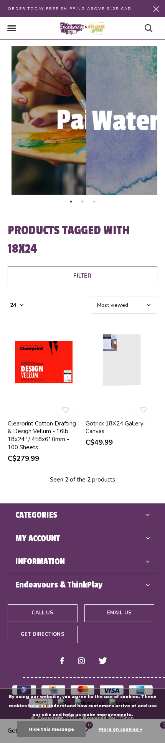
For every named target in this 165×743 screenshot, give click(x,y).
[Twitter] (103, 660)
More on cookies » (120, 729)
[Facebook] (62, 660)
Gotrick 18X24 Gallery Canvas (115, 427)
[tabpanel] (45, 120)
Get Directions (42, 634)
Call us (42, 612)
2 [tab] (82, 201)
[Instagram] (81, 660)
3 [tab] (94, 201)
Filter (82, 276)
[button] (11, 28)
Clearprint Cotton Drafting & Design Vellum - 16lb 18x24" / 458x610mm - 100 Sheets (42, 435)
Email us (119, 612)
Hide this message (51, 729)
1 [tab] (71, 201)
